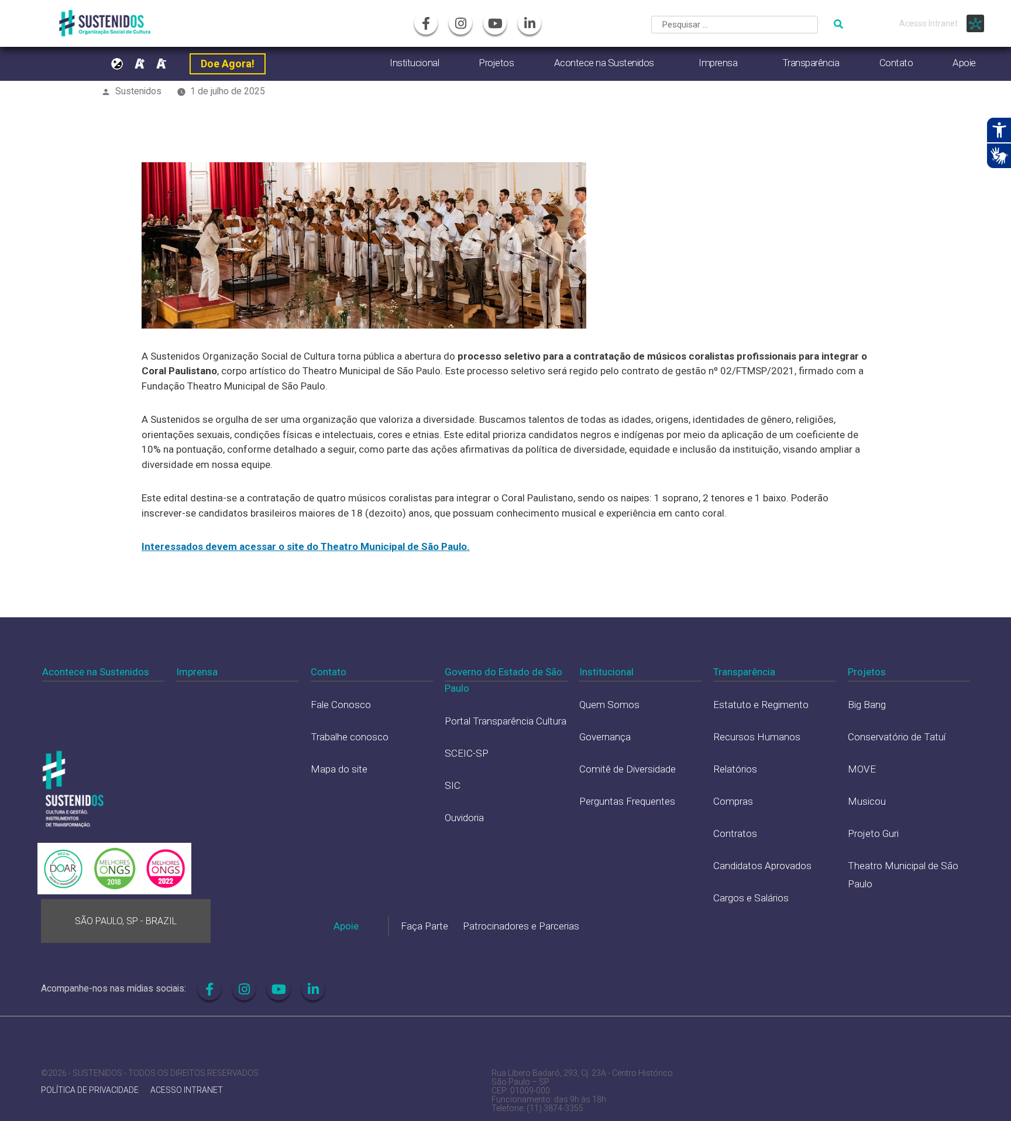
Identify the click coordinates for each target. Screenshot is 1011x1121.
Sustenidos (138, 91)
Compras (733, 801)
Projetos (496, 63)
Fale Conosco (341, 704)
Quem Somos (609, 704)
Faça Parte (424, 926)
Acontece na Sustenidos (604, 63)
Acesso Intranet (928, 23)
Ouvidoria (464, 817)
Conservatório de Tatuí (896, 737)
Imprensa (718, 63)
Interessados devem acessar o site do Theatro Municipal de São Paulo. (306, 546)
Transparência (811, 63)
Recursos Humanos (756, 737)
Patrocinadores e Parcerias (521, 926)
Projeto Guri (873, 833)
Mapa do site (339, 769)
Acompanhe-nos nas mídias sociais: (113, 988)
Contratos (735, 833)
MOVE (862, 769)
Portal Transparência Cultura (505, 721)
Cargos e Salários (751, 898)
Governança (605, 737)
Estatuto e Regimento (761, 704)
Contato (896, 63)
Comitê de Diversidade (627, 769)
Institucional (414, 63)
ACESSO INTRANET (186, 1090)
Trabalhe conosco (349, 737)
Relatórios (735, 769)
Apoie (964, 63)
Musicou (867, 801)
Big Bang (867, 704)
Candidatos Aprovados (762, 865)
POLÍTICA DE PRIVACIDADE (90, 1090)
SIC (452, 785)
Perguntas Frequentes (627, 801)
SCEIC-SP (467, 753)
